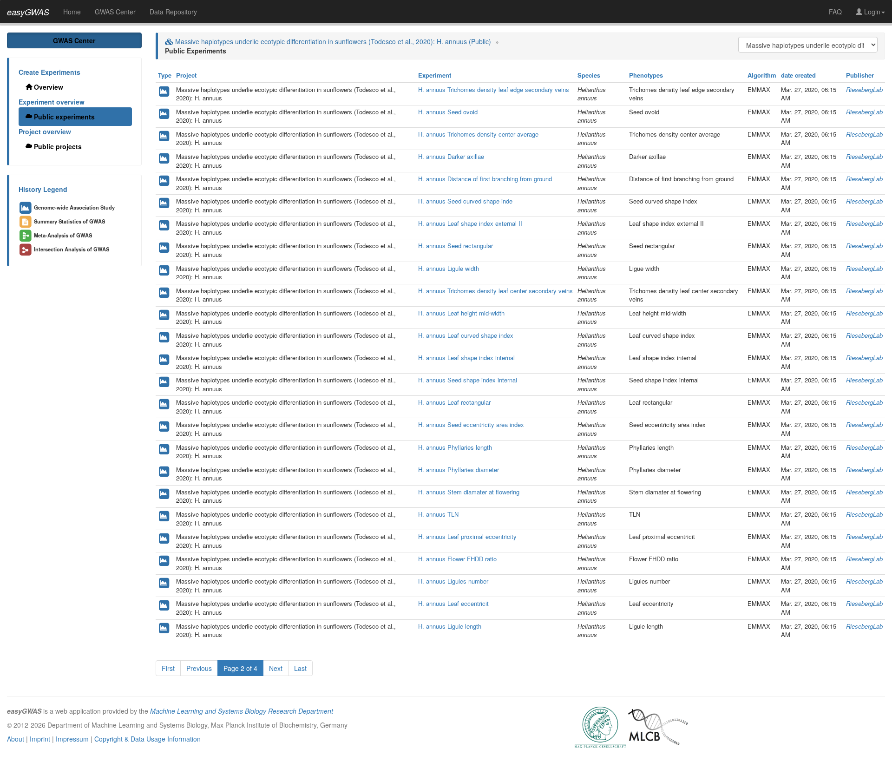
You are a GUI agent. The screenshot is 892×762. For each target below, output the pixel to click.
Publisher (860, 75)
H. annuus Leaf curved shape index (465, 335)
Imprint (40, 738)
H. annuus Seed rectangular (455, 245)
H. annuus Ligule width (448, 268)
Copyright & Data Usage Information (147, 738)
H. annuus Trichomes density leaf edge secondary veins (493, 89)
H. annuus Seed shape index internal (467, 379)
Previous (199, 668)
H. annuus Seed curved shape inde (465, 201)
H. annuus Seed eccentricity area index (471, 424)
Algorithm (762, 75)
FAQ (835, 11)
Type (164, 75)
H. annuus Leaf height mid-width (461, 313)
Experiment (434, 75)
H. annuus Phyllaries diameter (458, 469)
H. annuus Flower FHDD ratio (457, 558)
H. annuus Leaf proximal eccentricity (467, 536)
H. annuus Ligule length (449, 626)
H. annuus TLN (438, 514)
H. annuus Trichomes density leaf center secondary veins (495, 290)
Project (186, 75)
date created (798, 75)
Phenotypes (646, 75)
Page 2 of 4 (240, 668)
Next (275, 668)
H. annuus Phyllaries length (455, 447)
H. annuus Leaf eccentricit (453, 603)
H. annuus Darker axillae (451, 156)
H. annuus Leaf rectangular (454, 402)
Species (588, 75)
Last (300, 668)
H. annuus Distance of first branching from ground (485, 178)
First (168, 668)
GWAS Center (115, 11)
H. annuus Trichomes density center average (478, 134)
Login (871, 11)
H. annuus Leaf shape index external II (470, 223)
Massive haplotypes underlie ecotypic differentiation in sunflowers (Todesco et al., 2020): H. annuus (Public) (332, 41)
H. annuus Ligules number (453, 581)
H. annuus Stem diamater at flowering (468, 491)
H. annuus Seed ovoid (448, 111)
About (15, 738)
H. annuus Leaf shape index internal (466, 357)
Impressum (72, 738)
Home (72, 11)
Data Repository (173, 11)
